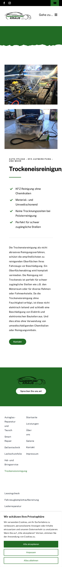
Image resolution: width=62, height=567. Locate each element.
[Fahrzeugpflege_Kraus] (18, 13)
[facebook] (4, 3)
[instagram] (9, 3)
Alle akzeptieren (31, 544)
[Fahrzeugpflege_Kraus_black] (31, 377)
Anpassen (31, 552)
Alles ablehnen (31, 560)
